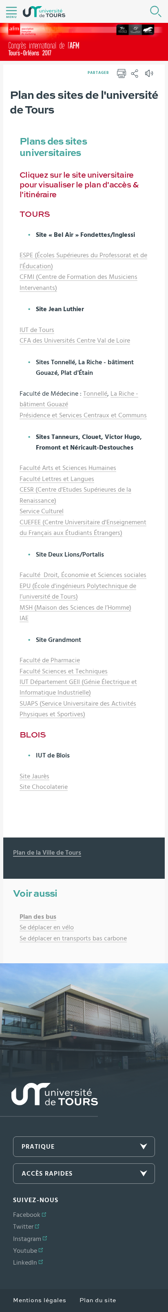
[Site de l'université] (49, 1100)
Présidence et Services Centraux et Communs (83, 415)
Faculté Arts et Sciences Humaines (68, 468)
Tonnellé (95, 393)
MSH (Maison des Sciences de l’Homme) (75, 607)
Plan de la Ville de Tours (47, 852)
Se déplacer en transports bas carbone (73, 938)
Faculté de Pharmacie (50, 660)
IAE (24, 618)
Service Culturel (42, 511)
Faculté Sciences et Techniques (64, 671)
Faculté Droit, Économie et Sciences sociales (83, 575)
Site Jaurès (34, 776)
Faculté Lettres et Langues (57, 479)
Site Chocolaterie (44, 787)
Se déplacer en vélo (47, 927)
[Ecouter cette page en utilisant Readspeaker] (150, 76)
